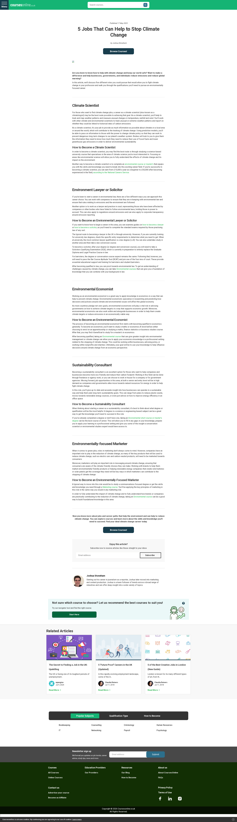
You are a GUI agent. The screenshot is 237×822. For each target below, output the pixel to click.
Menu (4, 6)
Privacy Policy (129, 437)
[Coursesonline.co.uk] (22, 5)
